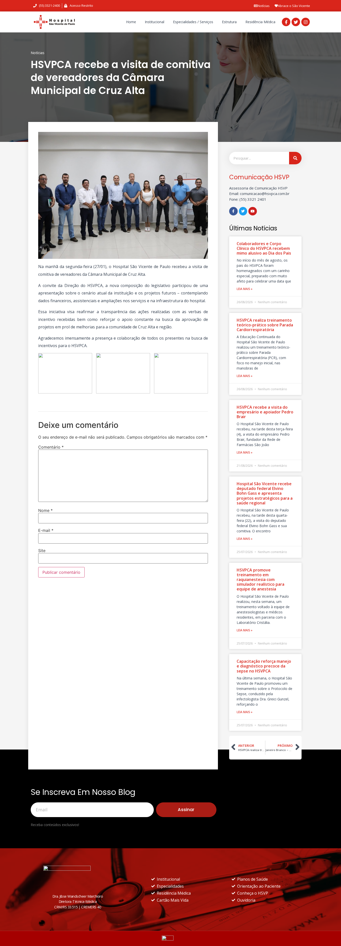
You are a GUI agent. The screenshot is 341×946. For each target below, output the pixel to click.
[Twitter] (296, 22)
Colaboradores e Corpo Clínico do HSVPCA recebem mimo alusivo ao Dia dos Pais (264, 248)
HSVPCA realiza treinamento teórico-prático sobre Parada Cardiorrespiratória (265, 324)
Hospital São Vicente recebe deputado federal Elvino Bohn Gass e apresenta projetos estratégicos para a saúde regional (265, 493)
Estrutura (229, 21)
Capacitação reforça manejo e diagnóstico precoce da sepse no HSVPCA (264, 666)
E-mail (45, 530)
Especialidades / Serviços (193, 21)
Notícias (264, 5)
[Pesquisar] (295, 158)
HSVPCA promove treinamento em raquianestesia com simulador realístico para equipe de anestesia (260, 579)
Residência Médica (260, 21)
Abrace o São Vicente (294, 5)
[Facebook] (286, 22)
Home (131, 21)
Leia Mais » (244, 289)
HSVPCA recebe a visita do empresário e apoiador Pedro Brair (265, 411)
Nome (45, 510)
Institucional (154, 21)
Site (41, 551)
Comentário (51, 447)
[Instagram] (305, 22)
